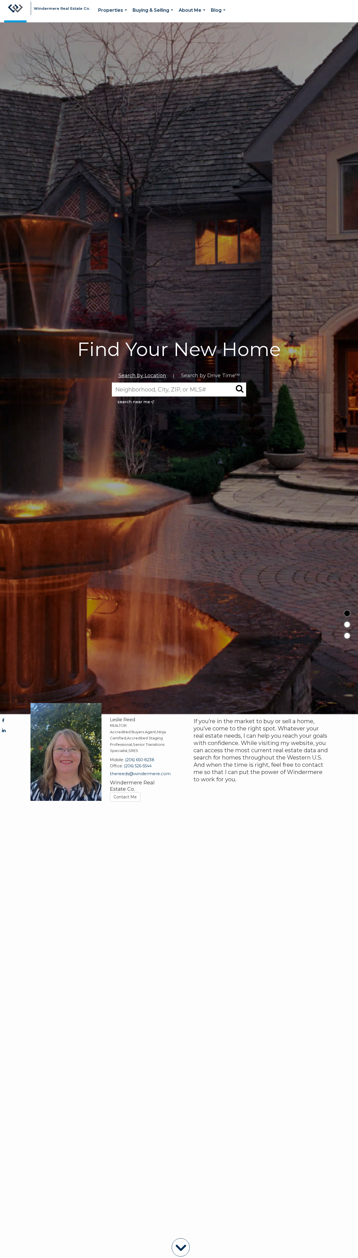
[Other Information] (347, 635)
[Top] (347, 613)
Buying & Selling (154, 15)
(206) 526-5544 (138, 765)
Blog (219, 15)
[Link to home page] (15, 11)
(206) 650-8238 (139, 759)
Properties (113, 15)
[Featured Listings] (347, 624)
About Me (193, 15)
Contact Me (125, 796)
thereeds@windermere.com (140, 773)
